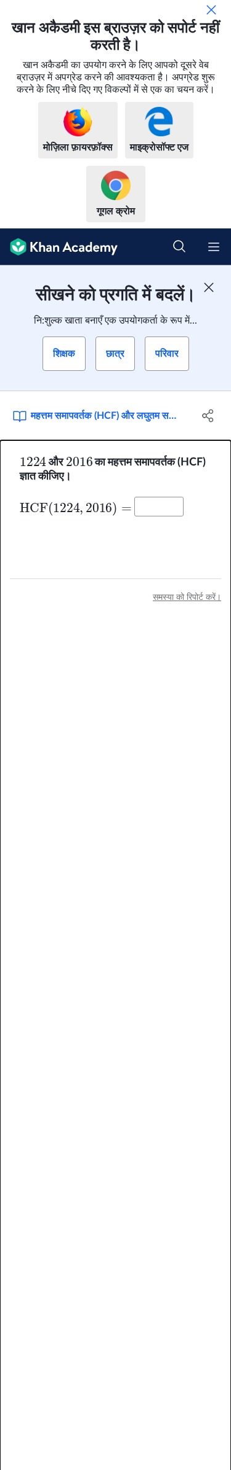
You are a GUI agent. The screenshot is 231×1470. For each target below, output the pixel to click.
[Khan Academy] (59, 247)
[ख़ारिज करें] (211, 10)
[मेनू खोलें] (213, 246)
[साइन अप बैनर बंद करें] (209, 287)
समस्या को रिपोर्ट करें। (187, 597)
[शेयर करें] (208, 415)
